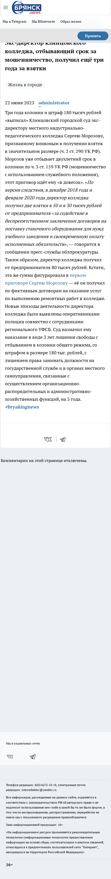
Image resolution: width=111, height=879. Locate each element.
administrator (54, 103)
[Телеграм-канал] (33, 756)
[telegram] (64, 439)
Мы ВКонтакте (43, 21)
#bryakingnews (22, 407)
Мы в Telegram (15, 21)
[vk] (48, 439)
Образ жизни (71, 21)
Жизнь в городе (25, 85)
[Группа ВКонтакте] (10, 756)
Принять (93, 36)
